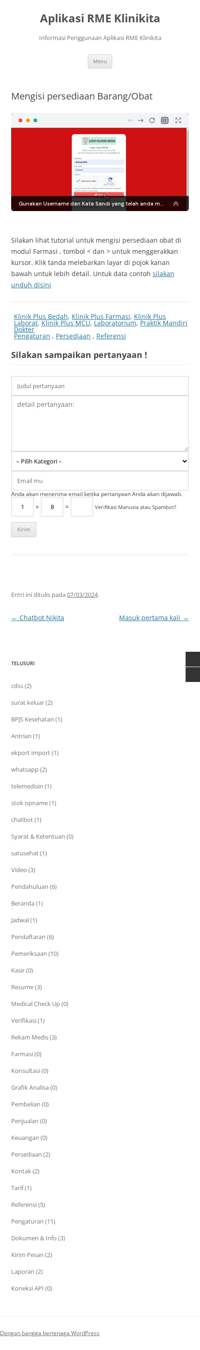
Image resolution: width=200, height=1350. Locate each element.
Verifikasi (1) (28, 1020)
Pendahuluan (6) (34, 886)
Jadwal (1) (24, 920)
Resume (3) (26, 987)
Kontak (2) (25, 1171)
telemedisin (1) (31, 786)
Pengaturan (32, 335)
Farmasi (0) (26, 1054)
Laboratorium (115, 322)
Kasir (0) (22, 970)
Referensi (111, 335)
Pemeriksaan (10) (35, 953)
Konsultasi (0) (29, 1070)
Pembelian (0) (30, 1104)
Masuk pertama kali (154, 617)
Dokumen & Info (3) (38, 1238)
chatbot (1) (26, 819)
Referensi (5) (28, 1204)
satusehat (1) (29, 853)
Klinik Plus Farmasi (101, 316)
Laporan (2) (27, 1271)
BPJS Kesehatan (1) (36, 719)
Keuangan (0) (29, 1137)
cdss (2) (21, 686)
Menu (100, 61)
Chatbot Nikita (37, 617)
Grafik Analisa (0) (34, 1087)
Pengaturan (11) (33, 1221)
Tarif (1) (21, 1188)
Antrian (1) (25, 736)
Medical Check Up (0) (39, 1003)
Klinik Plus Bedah (41, 316)
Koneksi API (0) (31, 1288)
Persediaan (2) (30, 1154)
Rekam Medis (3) (34, 1037)
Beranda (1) (27, 903)
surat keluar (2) (32, 702)
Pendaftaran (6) (32, 937)
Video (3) (23, 870)
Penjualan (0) (29, 1121)
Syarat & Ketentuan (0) (42, 836)
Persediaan (73, 335)
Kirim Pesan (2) (31, 1255)
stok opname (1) (33, 803)
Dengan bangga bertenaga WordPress (50, 1333)
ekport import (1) (35, 752)
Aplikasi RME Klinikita (100, 18)
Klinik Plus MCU (65, 322)
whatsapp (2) (29, 769)
